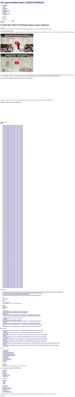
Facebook (4, 16)
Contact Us (5, 14)
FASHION (5, 5)
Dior (12, 28)
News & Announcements (7, 391)
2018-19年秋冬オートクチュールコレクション (12, 303)
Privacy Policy (5, 385)
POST (4, 306)
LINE (4, 308)
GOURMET (5, 8)
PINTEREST (5, 307)
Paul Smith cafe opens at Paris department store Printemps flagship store (16, 294)
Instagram (4, 18)
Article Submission (6, 390)
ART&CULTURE (6, 10)
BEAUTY (5, 6)
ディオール (5, 299)
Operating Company (6, 13)
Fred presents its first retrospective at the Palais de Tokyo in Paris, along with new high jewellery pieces (22, 295)
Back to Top (2, 395)
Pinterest (4, 381)
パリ (4, 297)
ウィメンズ (5, 298)
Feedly (4, 382)
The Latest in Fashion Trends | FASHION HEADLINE (22, 2)
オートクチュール (6, 301)
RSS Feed (5, 389)
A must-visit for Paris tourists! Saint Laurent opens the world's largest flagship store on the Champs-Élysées (22, 293)
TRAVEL (5, 9)
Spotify (4, 383)
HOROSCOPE (6, 11)
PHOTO (4, 12)
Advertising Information (7, 387)
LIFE (4, 7)
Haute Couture (26, 28)
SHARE (4, 305)
